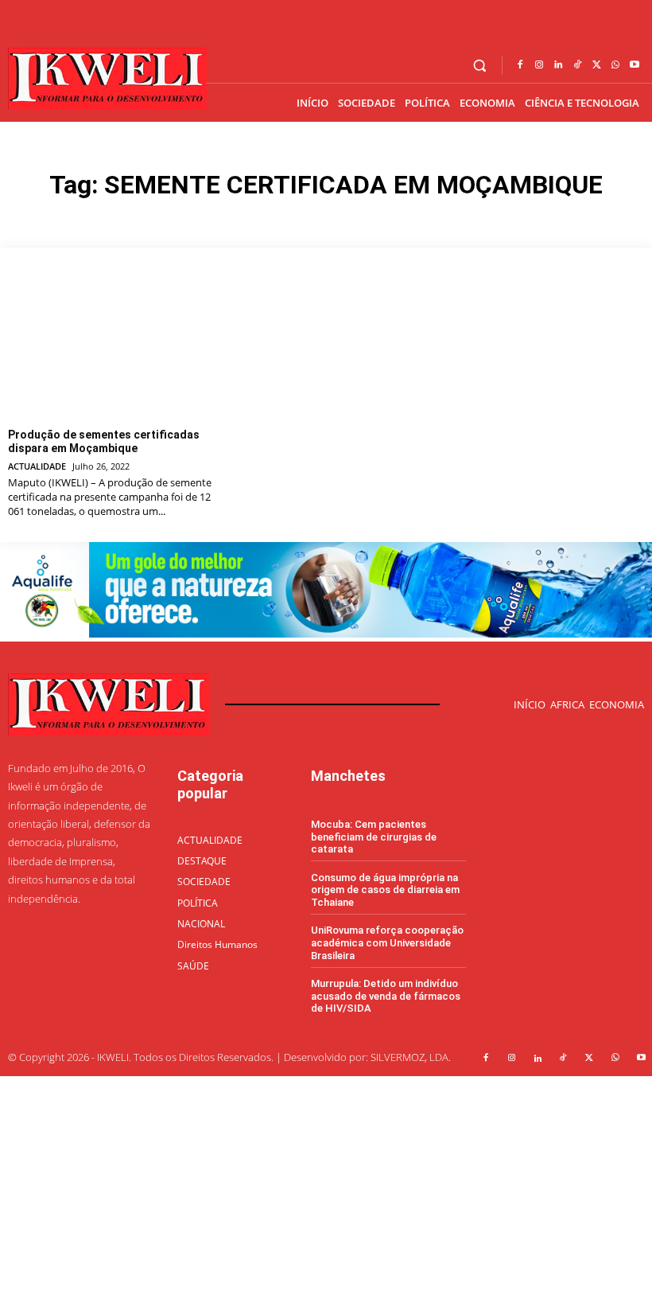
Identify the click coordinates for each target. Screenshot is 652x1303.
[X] (596, 65)
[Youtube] (634, 65)
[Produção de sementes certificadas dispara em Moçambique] (111, 343)
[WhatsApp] (615, 65)
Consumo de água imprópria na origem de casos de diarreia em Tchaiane (385, 890)
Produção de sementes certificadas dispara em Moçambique (104, 441)
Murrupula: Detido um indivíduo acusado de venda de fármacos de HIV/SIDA (385, 995)
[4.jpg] (326, 633)
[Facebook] (520, 65)
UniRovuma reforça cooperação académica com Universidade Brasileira (387, 942)
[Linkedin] (558, 65)
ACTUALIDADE (37, 466)
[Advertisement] (326, 1187)
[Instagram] (539, 65)
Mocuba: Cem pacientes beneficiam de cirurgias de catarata (374, 836)
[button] (480, 66)
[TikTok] (577, 65)
